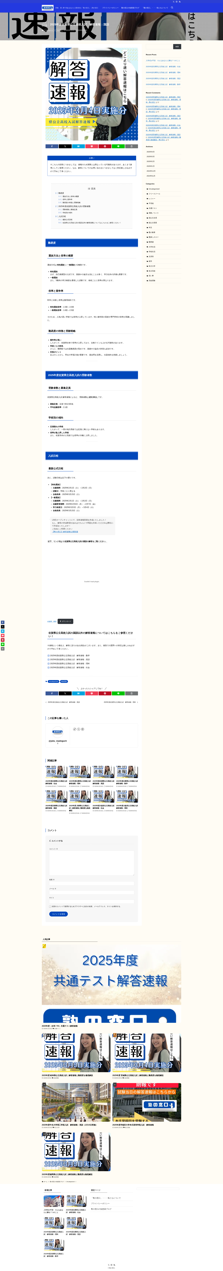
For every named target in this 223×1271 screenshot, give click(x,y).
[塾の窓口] (48, 8)
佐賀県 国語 (51, 621)
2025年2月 (151, 161)
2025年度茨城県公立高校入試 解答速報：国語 (163, 116)
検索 (177, 47)
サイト (51, 898)
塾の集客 (152, 232)
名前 (52, 880)
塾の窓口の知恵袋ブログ (101, 1209)
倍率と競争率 (67, 199)
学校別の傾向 (67, 213)
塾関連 (151, 242)
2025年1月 (151, 166)
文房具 (151, 256)
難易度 (61, 193)
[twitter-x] (173, 1)
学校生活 (152, 252)
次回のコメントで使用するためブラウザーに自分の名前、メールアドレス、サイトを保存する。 (87, 906)
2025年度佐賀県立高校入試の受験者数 (74, 206)
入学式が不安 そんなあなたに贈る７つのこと (163, 60)
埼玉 (150, 227)
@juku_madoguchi (58, 742)
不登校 (151, 203)
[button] (52, 146)
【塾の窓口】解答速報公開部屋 (65, 532)
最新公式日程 (67, 220)
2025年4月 (151, 152)
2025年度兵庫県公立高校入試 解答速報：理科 (163, 72)
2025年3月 (151, 156)
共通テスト (153, 208)
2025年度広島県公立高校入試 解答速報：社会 (163, 125)
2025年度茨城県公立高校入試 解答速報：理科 (163, 106)
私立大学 (152, 266)
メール (52, 889)
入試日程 (62, 216)
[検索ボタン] (172, 8)
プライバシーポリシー (100, 1203)
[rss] (179, 1)
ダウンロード (66, 621)
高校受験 (59, 30)
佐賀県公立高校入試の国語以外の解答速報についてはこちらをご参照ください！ (92, 223)
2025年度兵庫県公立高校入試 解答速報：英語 (163, 78)
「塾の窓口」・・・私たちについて (106, 1198)
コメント (53, 849)
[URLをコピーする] (131, 146)
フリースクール (154, 194)
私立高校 (152, 271)
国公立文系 (153, 218)
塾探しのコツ (154, 237)
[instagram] (176, 1)
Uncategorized (49, 30)
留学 (150, 261)
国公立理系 (153, 223)
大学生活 (152, 247)
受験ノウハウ (154, 213)
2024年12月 (151, 171)
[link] (74, 729)
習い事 (151, 276)
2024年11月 (151, 176)
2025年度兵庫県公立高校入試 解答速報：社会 (163, 66)
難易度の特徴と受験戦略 (71, 202)
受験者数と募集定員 (70, 209)
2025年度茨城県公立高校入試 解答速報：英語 (163, 97)
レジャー (152, 199)
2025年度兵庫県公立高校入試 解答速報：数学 (163, 84)
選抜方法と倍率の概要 (71, 196)
